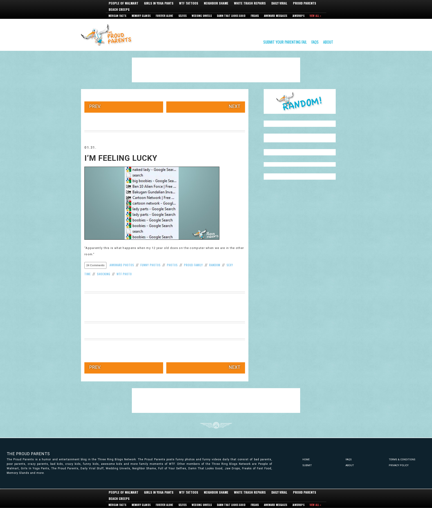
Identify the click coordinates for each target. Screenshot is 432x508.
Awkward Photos (122, 265)
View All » (315, 16)
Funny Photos (150, 265)
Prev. (95, 106)
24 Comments (95, 265)
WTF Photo (124, 274)
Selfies (182, 16)
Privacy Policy (399, 465)
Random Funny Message (299, 101)
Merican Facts (117, 16)
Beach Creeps (119, 9)
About (328, 41)
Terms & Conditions (402, 459)
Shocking (103, 274)
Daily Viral (279, 3)
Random (214, 265)
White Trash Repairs (250, 3)
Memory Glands (141, 16)
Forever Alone (164, 16)
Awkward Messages (275, 16)
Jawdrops (298, 16)
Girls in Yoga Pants (158, 3)
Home (306, 459)
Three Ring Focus (216, 425)
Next (234, 106)
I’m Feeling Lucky (120, 158)
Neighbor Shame (216, 3)
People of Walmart (123, 3)
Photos (172, 265)
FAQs (315, 41)
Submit (307, 465)
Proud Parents (304, 3)
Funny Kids (108, 34)
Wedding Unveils (202, 16)
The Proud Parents (28, 453)
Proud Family (193, 265)
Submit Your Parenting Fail (285, 41)
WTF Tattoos (188, 3)
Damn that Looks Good (231, 16)
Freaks (255, 16)
